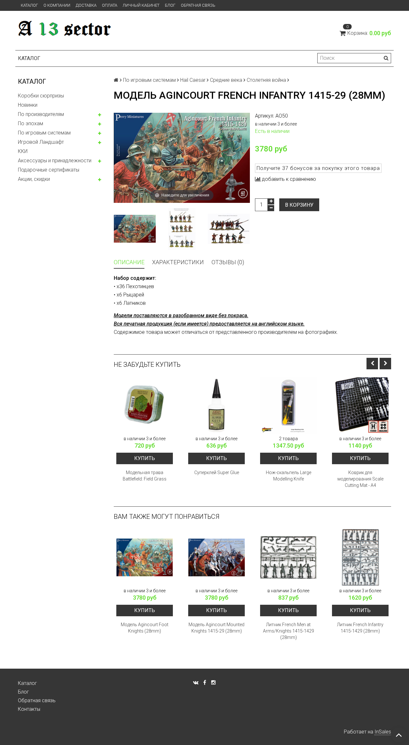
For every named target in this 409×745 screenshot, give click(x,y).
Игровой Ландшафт (41, 142)
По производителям (41, 114)
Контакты (29, 709)
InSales (382, 732)
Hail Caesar (192, 80)
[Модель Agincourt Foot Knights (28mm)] (144, 557)
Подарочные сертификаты (48, 170)
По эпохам (30, 123)
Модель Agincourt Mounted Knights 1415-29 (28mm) (216, 628)
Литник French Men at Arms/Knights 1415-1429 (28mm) (288, 631)
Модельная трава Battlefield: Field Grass (144, 475)
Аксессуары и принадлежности (54, 160)
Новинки (27, 105)
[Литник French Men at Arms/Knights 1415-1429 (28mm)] (288, 557)
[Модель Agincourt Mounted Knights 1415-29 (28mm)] (216, 557)
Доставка (86, 5)
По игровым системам (44, 133)
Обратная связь (198, 5)
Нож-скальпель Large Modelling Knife (288, 475)
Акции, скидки (34, 179)
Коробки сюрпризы (41, 96)
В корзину (299, 205)
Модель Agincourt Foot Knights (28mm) (144, 628)
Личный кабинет (141, 5)
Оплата (109, 5)
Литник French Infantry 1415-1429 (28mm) (360, 628)
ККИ (22, 151)
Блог (170, 5)
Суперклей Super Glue (216, 472)
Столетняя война (266, 80)
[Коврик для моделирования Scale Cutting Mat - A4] (360, 405)
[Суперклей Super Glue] (216, 405)
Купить (144, 458)
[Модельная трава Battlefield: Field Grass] (144, 405)
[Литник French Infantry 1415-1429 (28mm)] (360, 557)
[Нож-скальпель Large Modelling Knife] (288, 405)
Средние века (226, 80)
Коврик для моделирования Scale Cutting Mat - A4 (360, 479)
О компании (56, 5)
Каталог (29, 5)
